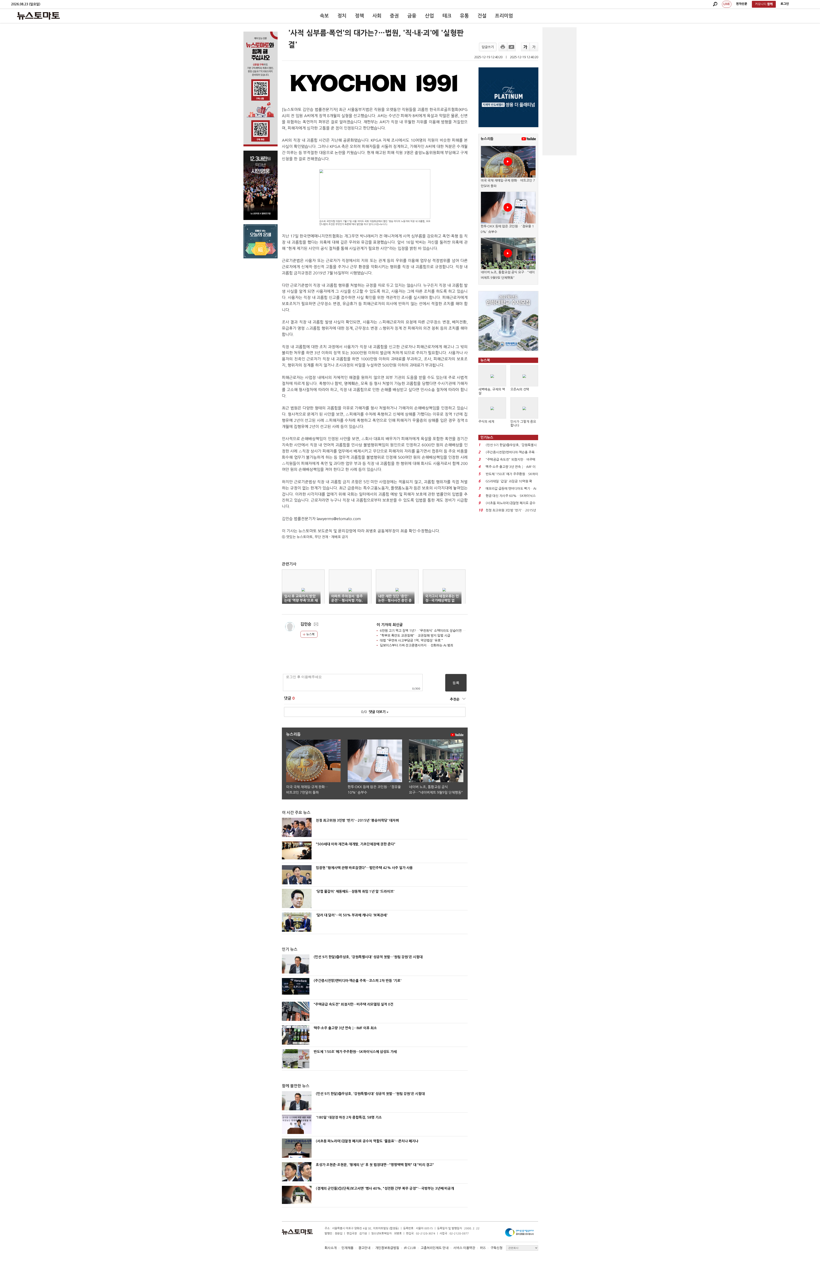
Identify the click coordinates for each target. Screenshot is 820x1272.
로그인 (784, 3)
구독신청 (496, 1247)
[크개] (525, 47)
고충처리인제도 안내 (434, 1247)
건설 (481, 15)
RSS (483, 1247)
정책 (359, 15)
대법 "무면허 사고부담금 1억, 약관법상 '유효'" (411, 640)
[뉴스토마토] (38, 15)
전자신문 (741, 3)
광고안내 (364, 1247)
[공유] (511, 47)
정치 (341, 15)
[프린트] (503, 47)
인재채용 (347, 1247)
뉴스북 (310, 634)
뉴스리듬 (487, 138)
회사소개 (331, 1247)
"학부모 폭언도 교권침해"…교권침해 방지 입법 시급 (415, 635)
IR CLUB (410, 1247)
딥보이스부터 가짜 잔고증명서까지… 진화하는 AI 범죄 (416, 645)
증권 (394, 15)
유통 (464, 15)
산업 (429, 15)
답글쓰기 (488, 47)
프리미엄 (504, 15)
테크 (446, 15)
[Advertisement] (559, 91)
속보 (324, 15)
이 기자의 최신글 (390, 625)
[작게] (534, 47)
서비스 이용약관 (464, 1247)
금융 (411, 15)
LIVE (726, 4)
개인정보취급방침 (387, 1247)
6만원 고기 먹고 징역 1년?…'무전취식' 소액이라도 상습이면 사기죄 (426, 630)
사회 (376, 15)
